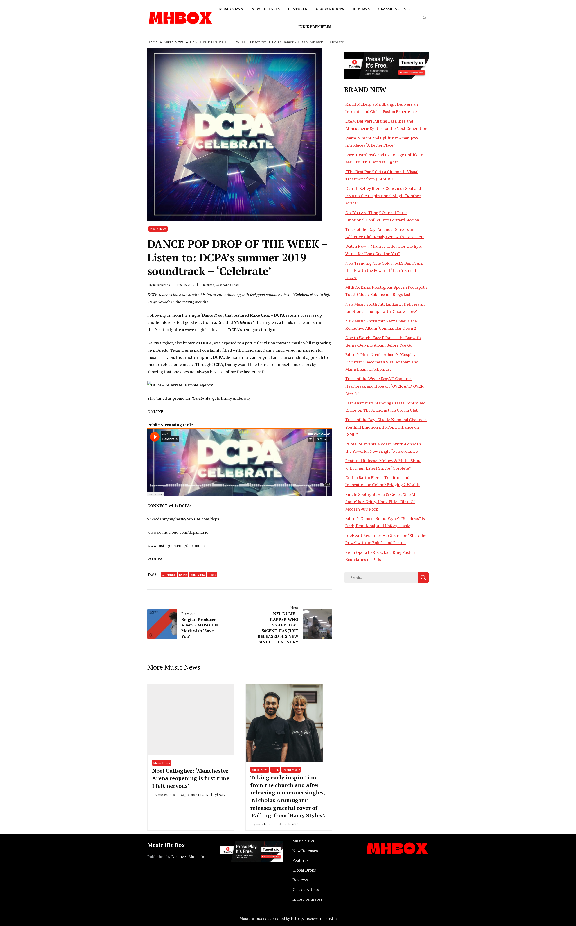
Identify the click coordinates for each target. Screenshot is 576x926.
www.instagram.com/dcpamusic (176, 545)
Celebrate (169, 574)
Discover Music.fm (188, 856)
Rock (275, 769)
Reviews (361, 8)
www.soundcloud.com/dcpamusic (177, 532)
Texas (212, 574)
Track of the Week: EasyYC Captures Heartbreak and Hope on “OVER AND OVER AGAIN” (384, 386)
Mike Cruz (197, 574)
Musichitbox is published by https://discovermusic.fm (288, 918)
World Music (291, 769)
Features (297, 8)
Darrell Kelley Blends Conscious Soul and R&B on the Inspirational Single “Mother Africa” (383, 196)
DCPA (183, 574)
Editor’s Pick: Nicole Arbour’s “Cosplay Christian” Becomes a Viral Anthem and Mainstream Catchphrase (381, 362)
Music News (231, 8)
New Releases (265, 8)
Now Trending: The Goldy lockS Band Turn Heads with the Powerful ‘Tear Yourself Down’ (384, 270)
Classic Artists (394, 8)
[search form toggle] (425, 18)
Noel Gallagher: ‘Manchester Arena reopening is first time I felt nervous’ (190, 778)
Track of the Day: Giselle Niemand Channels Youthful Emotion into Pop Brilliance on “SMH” (386, 427)
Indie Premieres (314, 26)
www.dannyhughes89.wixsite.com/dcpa (183, 519)
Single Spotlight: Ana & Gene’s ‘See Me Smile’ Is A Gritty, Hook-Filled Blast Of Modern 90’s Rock (381, 502)
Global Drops (330, 8)
